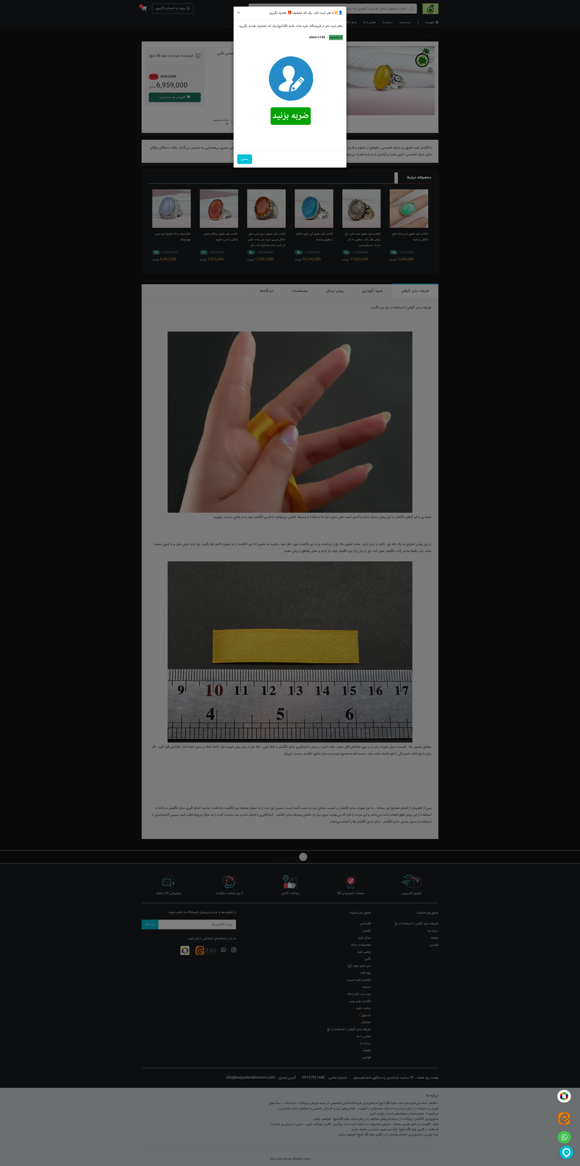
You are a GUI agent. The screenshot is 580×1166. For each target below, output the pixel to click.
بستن (244, 159)
